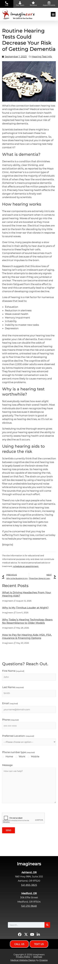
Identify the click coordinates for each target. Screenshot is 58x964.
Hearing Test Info (42, 56)
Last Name (13, 687)
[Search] (47, 925)
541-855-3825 (29, 885)
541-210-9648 (29, 905)
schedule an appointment (25, 566)
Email (10, 703)
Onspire (43, 960)
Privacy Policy (23, 956)
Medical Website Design (23, 960)
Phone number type (18, 752)
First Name (13, 670)
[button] (53, 14)
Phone (10, 719)
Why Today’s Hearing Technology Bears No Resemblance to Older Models (27, 621)
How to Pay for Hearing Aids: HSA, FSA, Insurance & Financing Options (27, 636)
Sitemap (37, 956)
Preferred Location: (18, 735)
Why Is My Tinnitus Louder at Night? (25, 607)
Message (7, 765)
